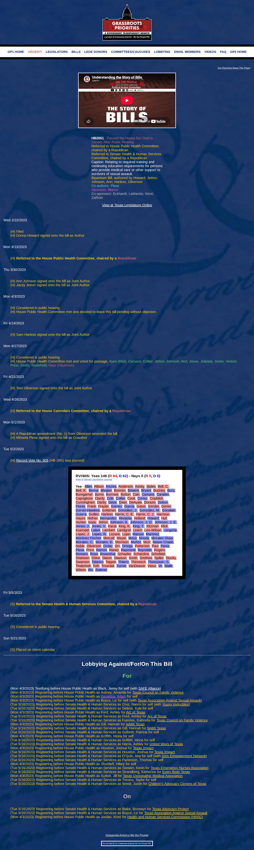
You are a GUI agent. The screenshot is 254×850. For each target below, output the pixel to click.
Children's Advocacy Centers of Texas (177, 784)
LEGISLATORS (57, 52)
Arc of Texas (135, 712)
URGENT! (35, 52)
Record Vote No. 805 (32, 460)
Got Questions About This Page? (234, 68)
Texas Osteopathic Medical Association (153, 776)
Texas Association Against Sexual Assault (169, 700)
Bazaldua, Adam (113, 696)
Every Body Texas (176, 772)
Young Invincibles (175, 704)
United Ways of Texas (166, 744)
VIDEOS (210, 52)
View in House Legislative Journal (94, 479)
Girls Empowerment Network (184, 756)
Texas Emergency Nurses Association (179, 768)
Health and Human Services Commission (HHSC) (165, 817)
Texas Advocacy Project (170, 809)
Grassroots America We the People (127, 835)
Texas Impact (143, 748)
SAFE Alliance (149, 688)
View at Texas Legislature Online (127, 205)
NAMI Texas (135, 724)
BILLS (76, 52)
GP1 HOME (16, 52)
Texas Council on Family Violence (158, 692)
